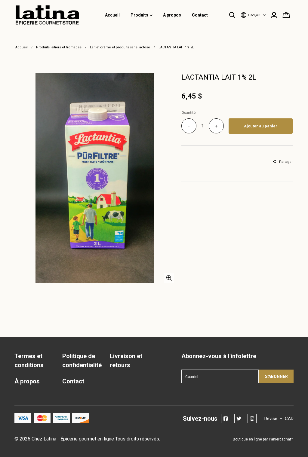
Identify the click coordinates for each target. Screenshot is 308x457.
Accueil (21, 47)
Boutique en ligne (247, 439)
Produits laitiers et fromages (59, 47)
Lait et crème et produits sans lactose (120, 47)
